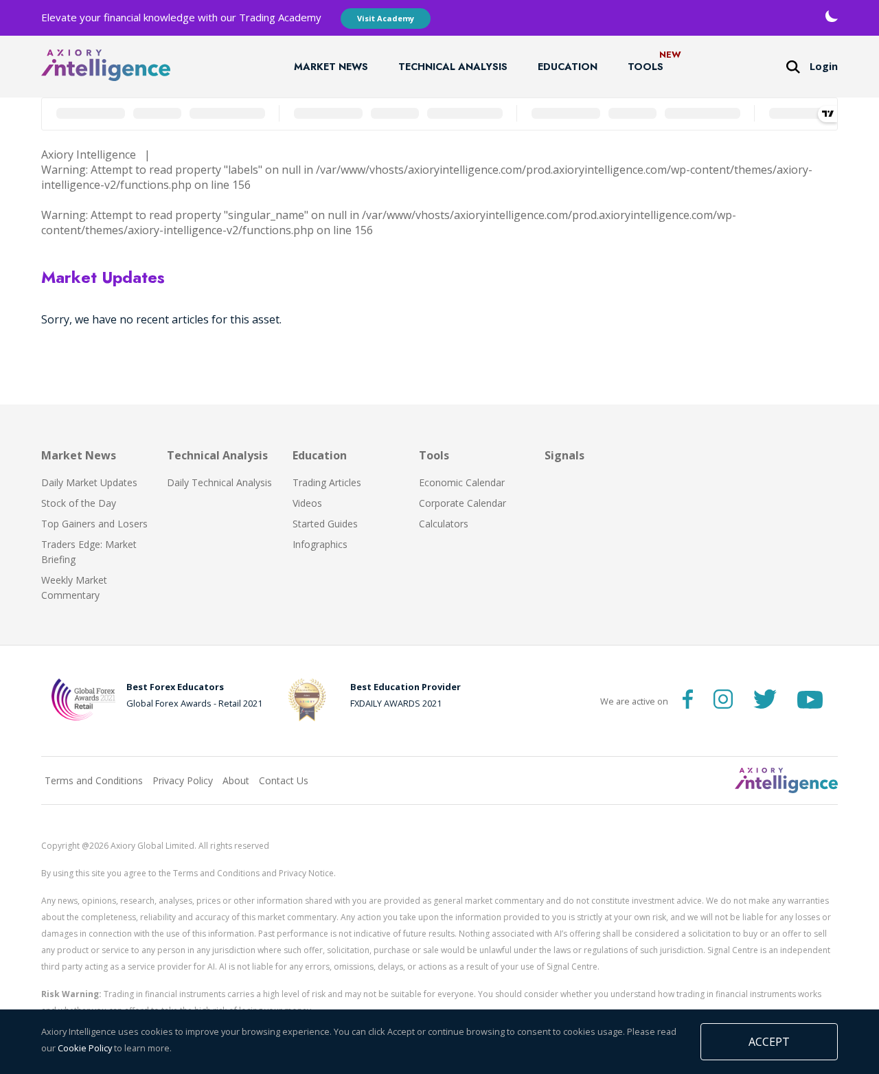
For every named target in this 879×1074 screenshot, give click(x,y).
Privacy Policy (182, 780)
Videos (307, 503)
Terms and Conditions (94, 780)
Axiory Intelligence (88, 154)
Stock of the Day (78, 503)
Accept (769, 1041)
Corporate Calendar (462, 503)
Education (567, 66)
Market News (331, 66)
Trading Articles (327, 482)
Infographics (320, 544)
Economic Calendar (462, 482)
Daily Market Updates (89, 482)
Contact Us (283, 780)
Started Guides (325, 523)
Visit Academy (385, 18)
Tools (645, 66)
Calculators (443, 523)
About (235, 780)
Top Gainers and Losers (94, 523)
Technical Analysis (452, 66)
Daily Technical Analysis (219, 482)
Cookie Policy (85, 1048)
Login (824, 66)
